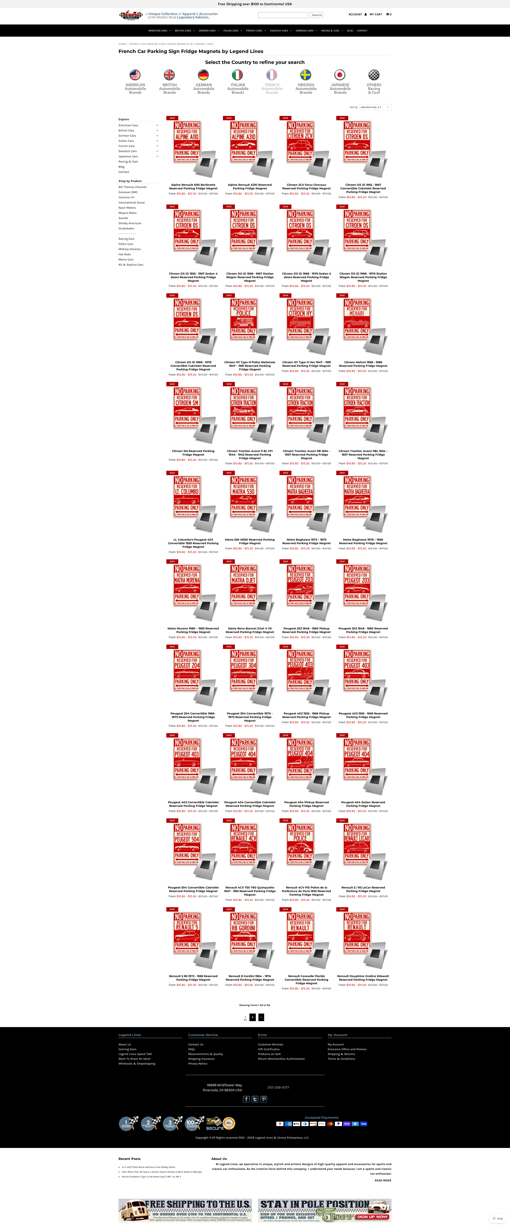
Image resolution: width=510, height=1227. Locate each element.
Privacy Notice (197, 1063)
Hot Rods (125, 254)
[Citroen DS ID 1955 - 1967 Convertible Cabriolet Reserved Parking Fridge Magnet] (363, 149)
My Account (336, 1044)
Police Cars (126, 244)
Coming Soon (127, 1049)
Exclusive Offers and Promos (347, 1049)
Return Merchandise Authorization (281, 1059)
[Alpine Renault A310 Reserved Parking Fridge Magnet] (250, 149)
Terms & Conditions (341, 1059)
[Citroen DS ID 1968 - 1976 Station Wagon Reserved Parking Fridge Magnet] (363, 237)
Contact (362, 30)
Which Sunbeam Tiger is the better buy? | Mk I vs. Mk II (151, 1176)
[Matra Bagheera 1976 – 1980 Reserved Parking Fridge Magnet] (363, 504)
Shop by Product (130, 181)
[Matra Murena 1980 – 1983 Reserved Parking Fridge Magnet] (193, 592)
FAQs (191, 1049)
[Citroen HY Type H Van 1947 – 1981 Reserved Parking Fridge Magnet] (306, 326)
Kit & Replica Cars (131, 264)
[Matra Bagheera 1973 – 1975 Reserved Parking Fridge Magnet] (306, 504)
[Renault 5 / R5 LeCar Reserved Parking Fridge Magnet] (363, 851)
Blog (350, 30)
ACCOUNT (356, 14)
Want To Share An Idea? (134, 1059)
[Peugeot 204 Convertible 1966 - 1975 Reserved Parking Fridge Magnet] (193, 678)
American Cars (157, 30)
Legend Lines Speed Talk (135, 1054)
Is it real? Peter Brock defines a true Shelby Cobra (148, 1167)
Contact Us (195, 1044)
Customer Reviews (270, 1044)
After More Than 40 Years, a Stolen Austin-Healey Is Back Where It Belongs (162, 1171)
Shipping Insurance (201, 1059)
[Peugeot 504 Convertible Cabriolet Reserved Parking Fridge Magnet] (193, 851)
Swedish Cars (279, 30)
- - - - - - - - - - (127, 233)
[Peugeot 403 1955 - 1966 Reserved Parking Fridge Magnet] (363, 678)
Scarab (123, 218)
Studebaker (126, 228)
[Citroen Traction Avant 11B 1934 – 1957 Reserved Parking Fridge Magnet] (306, 415)
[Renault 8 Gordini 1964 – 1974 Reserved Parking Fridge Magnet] (250, 940)
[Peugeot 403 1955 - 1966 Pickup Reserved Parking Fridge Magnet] (306, 678)
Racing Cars (126, 239)
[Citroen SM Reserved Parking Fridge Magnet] (193, 415)
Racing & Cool (330, 30)
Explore (124, 119)
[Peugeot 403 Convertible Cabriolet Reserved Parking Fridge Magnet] (193, 766)
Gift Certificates (269, 1049)
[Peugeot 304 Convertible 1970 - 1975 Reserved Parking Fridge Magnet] (250, 678)
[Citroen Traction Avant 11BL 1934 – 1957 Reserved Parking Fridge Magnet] (363, 415)
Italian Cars (230, 30)
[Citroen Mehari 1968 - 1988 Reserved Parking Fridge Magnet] (363, 326)
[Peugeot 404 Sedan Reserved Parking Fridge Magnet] (363, 766)
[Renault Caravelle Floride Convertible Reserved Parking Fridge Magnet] (306, 940)
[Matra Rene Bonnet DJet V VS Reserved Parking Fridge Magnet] (250, 592)
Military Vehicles (130, 249)
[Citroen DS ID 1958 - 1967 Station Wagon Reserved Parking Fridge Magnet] (250, 237)
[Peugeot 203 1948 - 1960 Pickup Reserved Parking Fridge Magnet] (306, 592)
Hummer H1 (126, 197)
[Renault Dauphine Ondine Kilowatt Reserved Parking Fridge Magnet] (363, 940)
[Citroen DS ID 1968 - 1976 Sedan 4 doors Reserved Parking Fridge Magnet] (306, 237)
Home (122, 43)
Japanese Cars (305, 30)
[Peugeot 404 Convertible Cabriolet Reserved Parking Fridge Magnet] (250, 766)
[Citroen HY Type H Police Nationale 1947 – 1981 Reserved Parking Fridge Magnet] (250, 326)
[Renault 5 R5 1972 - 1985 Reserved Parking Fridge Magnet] (193, 940)
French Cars (254, 30)
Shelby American (130, 223)
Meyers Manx (128, 213)
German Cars (207, 30)
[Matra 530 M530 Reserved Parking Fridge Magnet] (250, 504)
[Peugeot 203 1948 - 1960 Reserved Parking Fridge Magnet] (363, 592)
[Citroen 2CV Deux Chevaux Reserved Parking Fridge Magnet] (306, 149)
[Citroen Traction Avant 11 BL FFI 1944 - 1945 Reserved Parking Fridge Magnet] (250, 415)
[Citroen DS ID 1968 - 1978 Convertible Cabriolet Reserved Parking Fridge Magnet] (193, 326)
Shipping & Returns (341, 1054)
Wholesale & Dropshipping (137, 1063)
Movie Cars (126, 259)
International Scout (132, 202)
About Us (125, 1044)
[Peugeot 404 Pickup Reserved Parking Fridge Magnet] (306, 766)
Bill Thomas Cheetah (133, 187)
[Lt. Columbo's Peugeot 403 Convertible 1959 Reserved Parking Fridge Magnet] (193, 504)
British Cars (183, 30)
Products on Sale (269, 1054)
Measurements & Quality (205, 1054)
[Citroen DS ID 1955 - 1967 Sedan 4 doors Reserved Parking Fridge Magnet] (193, 237)
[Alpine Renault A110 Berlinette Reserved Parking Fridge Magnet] (193, 149)
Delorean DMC (128, 192)
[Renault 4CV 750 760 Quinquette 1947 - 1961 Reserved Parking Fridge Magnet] (250, 851)
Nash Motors (127, 207)
